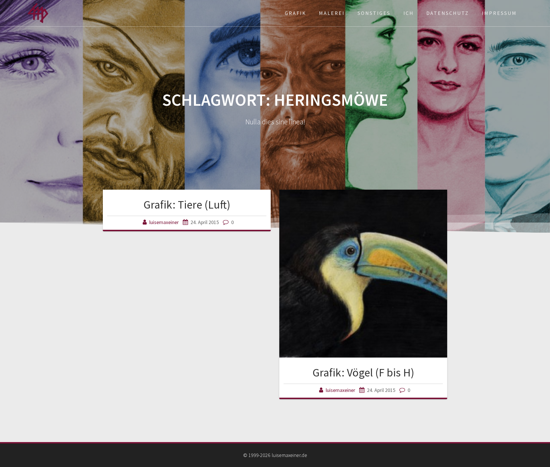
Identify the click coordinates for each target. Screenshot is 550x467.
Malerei (332, 13)
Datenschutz (447, 13)
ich (408, 13)
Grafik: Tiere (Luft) (187, 204)
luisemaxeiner (164, 222)
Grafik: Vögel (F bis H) (363, 372)
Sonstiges (374, 13)
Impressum (499, 13)
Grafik (295, 13)
